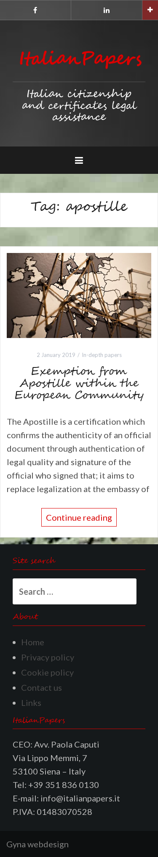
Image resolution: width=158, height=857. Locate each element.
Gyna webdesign (37, 844)
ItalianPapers (80, 59)
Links (31, 702)
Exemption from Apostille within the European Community (79, 383)
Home (32, 642)
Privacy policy (47, 657)
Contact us (41, 687)
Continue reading (79, 517)
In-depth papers (102, 354)
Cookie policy (47, 672)
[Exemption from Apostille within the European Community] (79, 294)
